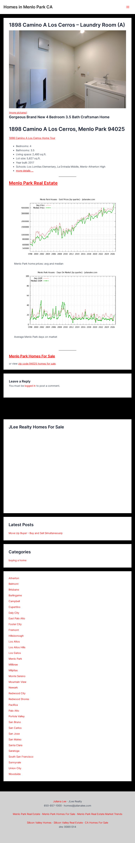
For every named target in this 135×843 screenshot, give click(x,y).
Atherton (14, 578)
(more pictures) (18, 112)
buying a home (17, 560)
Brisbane (14, 589)
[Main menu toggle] (127, 7)
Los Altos (14, 641)
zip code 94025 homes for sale (37, 363)
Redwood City (17, 693)
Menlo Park (15, 658)
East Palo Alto (17, 618)
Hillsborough (16, 635)
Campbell (14, 601)
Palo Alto (14, 710)
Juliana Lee (59, 801)
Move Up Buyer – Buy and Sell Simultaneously (36, 533)
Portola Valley (17, 716)
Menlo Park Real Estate (33, 183)
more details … (24, 170)
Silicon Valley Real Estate (68, 822)
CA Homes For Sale (96, 822)
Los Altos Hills (17, 647)
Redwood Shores (19, 699)
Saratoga (14, 750)
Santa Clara (15, 745)
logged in (30, 385)
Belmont (13, 583)
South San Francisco (21, 756)
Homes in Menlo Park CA (28, 6)
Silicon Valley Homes (39, 822)
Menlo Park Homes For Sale (32, 356)
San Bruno (15, 722)
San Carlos (15, 727)
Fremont (14, 630)
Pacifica (13, 705)
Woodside (15, 774)
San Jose (14, 733)
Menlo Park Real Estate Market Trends (99, 814)
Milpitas (13, 670)
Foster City (15, 624)
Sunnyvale (15, 762)
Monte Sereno (17, 676)
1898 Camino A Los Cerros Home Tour (32, 138)
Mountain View (17, 682)
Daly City (14, 612)
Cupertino (14, 607)
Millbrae (13, 664)
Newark (13, 687)
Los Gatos (15, 653)
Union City (15, 768)
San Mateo (15, 739)
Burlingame (15, 595)
